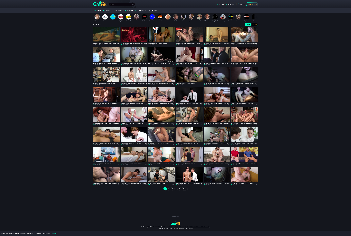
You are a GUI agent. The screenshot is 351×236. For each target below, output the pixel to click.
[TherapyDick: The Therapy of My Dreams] (244, 176)
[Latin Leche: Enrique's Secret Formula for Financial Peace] (106, 136)
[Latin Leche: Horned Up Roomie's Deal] (134, 156)
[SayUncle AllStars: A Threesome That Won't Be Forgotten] (217, 156)
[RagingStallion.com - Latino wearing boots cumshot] (189, 36)
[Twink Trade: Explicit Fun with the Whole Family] (244, 156)
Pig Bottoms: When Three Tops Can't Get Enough (216, 83)
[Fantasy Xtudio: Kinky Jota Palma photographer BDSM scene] (134, 36)
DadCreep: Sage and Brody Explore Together (133, 103)
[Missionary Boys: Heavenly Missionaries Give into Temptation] (217, 96)
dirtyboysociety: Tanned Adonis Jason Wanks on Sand (216, 123)
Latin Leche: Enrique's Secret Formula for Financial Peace (106, 143)
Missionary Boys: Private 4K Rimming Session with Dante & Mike (189, 183)
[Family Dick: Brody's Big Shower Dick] (189, 156)
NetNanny (183, 228)
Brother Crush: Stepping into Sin (157, 183)
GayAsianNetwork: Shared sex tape (157, 43)
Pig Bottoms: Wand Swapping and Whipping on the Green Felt (216, 183)
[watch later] (95, 29)
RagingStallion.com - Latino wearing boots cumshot (189, 43)
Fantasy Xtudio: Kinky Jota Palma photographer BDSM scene (133, 43)
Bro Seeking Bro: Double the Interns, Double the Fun (243, 43)
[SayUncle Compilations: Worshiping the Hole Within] (189, 56)
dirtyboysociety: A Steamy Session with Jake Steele (244, 123)
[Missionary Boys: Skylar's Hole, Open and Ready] (244, 136)
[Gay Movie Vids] (99, 3)
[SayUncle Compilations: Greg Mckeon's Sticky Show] (134, 76)
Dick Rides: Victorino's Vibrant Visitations (159, 143)
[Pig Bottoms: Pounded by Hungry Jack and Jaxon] (244, 76)
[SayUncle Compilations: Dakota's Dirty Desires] (217, 56)
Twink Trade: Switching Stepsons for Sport (104, 163)
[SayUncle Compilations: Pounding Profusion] (106, 76)
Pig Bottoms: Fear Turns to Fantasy (185, 83)
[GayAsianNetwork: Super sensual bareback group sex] (217, 36)
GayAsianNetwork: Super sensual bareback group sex (216, 43)
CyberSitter (189, 228)
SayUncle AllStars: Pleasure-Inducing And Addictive (161, 83)
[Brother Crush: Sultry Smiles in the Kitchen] (161, 156)
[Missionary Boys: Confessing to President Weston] (134, 136)
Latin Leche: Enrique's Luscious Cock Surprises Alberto (133, 183)
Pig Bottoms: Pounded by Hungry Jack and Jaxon (244, 83)
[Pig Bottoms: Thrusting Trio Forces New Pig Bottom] (134, 56)
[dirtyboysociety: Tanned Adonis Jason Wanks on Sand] (217, 116)
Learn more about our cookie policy (200, 227)
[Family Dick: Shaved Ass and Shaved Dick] (189, 136)
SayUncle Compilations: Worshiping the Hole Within (189, 63)
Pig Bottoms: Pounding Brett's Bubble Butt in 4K (106, 183)
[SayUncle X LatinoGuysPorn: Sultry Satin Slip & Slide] (106, 96)
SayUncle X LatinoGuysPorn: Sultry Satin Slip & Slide (105, 103)
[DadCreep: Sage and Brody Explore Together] (134, 96)
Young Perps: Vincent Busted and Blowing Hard (216, 143)
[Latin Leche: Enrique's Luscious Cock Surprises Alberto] (134, 176)
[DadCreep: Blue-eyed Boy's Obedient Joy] (134, 116)
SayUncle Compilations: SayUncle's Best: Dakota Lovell (244, 63)
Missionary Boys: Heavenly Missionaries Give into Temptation (216, 103)
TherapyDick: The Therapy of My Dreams (242, 183)
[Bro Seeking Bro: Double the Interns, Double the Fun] (244, 36)
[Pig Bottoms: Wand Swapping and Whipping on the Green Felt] (217, 176)
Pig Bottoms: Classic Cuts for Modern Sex (242, 103)
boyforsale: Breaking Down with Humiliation (160, 63)
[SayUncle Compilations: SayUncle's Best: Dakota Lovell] (244, 56)
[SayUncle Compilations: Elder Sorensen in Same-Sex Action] (161, 96)
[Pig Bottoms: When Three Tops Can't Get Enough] (217, 76)
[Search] (133, 4)
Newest (255, 24)
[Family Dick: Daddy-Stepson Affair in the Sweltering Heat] (106, 116)
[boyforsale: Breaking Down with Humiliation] (161, 56)
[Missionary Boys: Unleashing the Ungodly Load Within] (189, 96)
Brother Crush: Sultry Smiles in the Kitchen (159, 163)
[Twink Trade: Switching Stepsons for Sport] (106, 156)
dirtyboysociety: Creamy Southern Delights (105, 63)
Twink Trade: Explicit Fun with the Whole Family (244, 163)
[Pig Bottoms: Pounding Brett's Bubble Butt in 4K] (106, 176)
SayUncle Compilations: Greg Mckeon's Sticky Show (133, 83)
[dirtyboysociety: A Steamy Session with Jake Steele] (244, 116)
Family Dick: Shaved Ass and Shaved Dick (187, 143)
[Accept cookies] (348, 233)
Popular (248, 24)
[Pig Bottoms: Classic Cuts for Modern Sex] (244, 96)
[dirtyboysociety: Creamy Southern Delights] (106, 56)
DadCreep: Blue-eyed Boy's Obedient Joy (132, 123)
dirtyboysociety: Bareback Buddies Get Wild (188, 123)
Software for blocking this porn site (168, 228)
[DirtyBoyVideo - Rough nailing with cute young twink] (106, 36)
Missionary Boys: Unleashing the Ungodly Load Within (189, 103)
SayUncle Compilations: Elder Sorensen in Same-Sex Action (161, 103)
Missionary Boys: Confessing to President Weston (133, 143)
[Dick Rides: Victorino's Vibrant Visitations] (161, 136)
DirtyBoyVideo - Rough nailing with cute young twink (106, 43)
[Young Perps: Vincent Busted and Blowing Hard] (217, 136)
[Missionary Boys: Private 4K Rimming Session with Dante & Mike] (189, 176)
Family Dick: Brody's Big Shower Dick (186, 163)
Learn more (54, 233)
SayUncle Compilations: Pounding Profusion (105, 83)
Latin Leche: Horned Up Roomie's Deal (131, 163)
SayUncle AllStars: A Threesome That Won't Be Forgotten (216, 163)
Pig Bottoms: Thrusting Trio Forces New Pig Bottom (134, 63)
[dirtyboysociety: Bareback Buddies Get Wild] (189, 116)
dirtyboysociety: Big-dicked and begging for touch (161, 123)
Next (184, 189)
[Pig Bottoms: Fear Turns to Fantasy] (189, 76)
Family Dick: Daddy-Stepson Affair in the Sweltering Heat (106, 123)
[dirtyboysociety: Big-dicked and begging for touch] (161, 116)
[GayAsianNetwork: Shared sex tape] (161, 36)
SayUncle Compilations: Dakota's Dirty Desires (216, 63)
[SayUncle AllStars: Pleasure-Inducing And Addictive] (161, 76)
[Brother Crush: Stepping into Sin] (161, 176)
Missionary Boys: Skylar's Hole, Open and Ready (243, 143)
